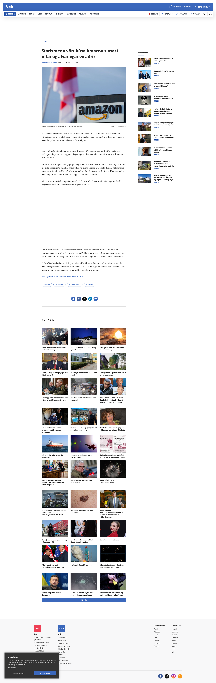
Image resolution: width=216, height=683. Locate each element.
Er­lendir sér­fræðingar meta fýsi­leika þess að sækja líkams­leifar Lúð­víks (164, 164)
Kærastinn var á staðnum (109, 540)
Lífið (155, 638)
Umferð (60, 655)
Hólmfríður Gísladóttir (49, 63)
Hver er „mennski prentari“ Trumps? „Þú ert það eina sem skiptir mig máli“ (53, 483)
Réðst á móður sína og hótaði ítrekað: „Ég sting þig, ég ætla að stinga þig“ (163, 178)
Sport (156, 635)
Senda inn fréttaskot (65, 663)
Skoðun (156, 641)
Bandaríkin (59, 285)
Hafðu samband (63, 643)
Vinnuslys (89, 285)
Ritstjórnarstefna (64, 646)
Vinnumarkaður (74, 285)
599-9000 (40, 651)
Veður (174, 641)
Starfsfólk (61, 652)
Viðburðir (175, 638)
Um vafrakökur (63, 661)
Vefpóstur (61, 658)
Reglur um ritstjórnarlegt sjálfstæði (42, 639)
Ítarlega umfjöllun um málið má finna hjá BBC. (63, 276)
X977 (173, 649)
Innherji (174, 629)
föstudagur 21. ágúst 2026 (182, 7)
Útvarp (156, 646)
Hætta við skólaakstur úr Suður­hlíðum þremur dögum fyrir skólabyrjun (163, 111)
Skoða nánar (12, 667)
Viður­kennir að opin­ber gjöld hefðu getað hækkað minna (163, 150)
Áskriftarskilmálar (64, 649)
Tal (173, 652)
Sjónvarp (157, 644)
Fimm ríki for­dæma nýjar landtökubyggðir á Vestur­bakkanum (51, 430)
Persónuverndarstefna (41, 643)
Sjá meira (84, 600)
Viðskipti (157, 632)
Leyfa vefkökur (45, 673)
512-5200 (64, 638)
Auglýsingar (62, 640)
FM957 (174, 646)
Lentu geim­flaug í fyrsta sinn (81, 565)
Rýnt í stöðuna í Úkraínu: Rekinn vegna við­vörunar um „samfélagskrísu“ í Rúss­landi (54, 513)
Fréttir (156, 629)
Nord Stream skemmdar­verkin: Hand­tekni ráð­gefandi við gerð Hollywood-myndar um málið (111, 400)
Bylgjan (174, 644)
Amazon (47, 285)
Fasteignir (175, 632)
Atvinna (174, 635)
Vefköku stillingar (18, 673)
